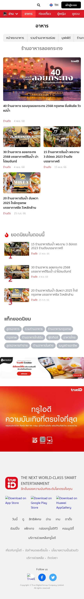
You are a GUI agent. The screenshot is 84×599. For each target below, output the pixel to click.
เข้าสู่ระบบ (71, 5)
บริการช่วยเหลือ (35, 558)
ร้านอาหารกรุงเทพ (59, 329)
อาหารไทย (69, 337)
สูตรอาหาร (13, 329)
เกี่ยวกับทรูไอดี (14, 550)
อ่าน (11, 13)
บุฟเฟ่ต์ (66, 38)
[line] (31, 577)
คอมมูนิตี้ (68, 528)
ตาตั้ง (68, 519)
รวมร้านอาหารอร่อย (42, 38)
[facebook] (42, 577)
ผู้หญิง (61, 13)
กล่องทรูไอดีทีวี (48, 528)
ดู (23, 519)
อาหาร (28, 13)
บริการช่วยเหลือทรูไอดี (42, 538)
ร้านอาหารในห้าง (43, 345)
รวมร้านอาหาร (34, 329)
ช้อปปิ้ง (15, 528)
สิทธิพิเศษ (35, 519)
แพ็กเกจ (29, 528)
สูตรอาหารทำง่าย (17, 345)
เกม (58, 519)
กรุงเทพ (11, 337)
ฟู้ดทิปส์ (53, 337)
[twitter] (53, 577)
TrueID (11, 5)
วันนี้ (15, 519)
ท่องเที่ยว (45, 13)
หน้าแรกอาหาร (15, 38)
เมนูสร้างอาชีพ (68, 345)
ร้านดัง (7, 121)
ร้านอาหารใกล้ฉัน (32, 337)
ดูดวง (76, 13)
